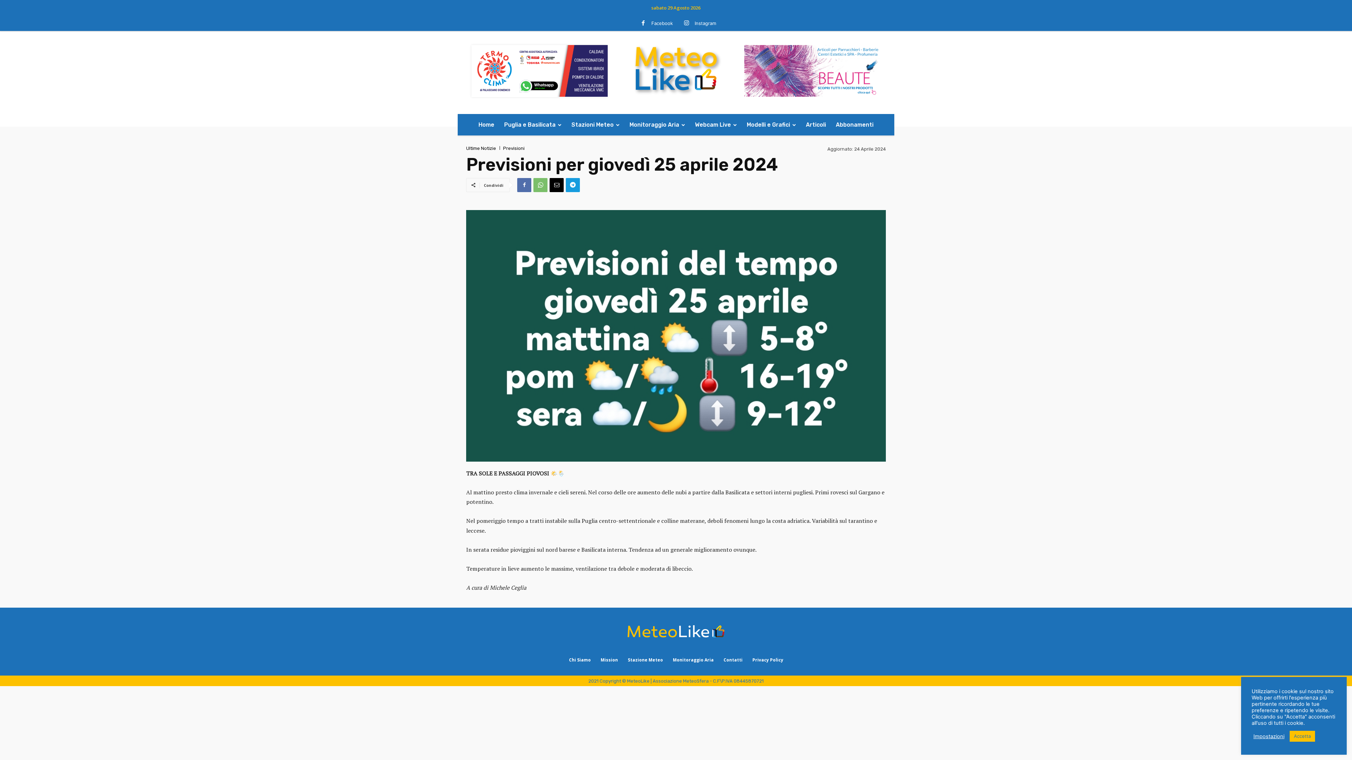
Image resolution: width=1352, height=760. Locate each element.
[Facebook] (643, 23)
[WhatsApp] (540, 185)
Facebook (662, 23)
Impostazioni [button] (1268, 736)
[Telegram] (573, 185)
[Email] (557, 185)
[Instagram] (686, 23)
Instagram (705, 23)
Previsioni (514, 148)
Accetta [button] (1302, 736)
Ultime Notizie (481, 148)
